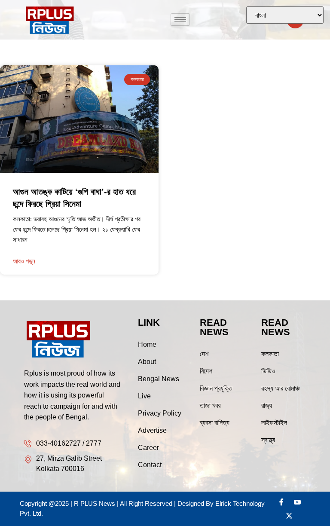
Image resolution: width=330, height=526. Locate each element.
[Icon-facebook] (281, 502)
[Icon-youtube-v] (297, 502)
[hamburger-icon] (180, 19)
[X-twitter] (289, 516)
